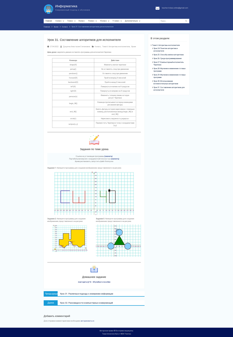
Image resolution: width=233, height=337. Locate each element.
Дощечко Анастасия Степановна (76, 47)
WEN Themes (126, 334)
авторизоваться (87, 321)
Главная (49, 21)
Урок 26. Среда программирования (168, 58)
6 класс (59, 21)
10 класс (103, 21)
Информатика (66, 6)
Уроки (133, 47)
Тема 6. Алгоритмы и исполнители (116, 47)
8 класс (82, 21)
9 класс (91, 21)
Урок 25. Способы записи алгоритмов (169, 55)
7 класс (70, 21)
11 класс (115, 21)
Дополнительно (131, 21)
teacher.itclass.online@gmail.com (175, 8)
